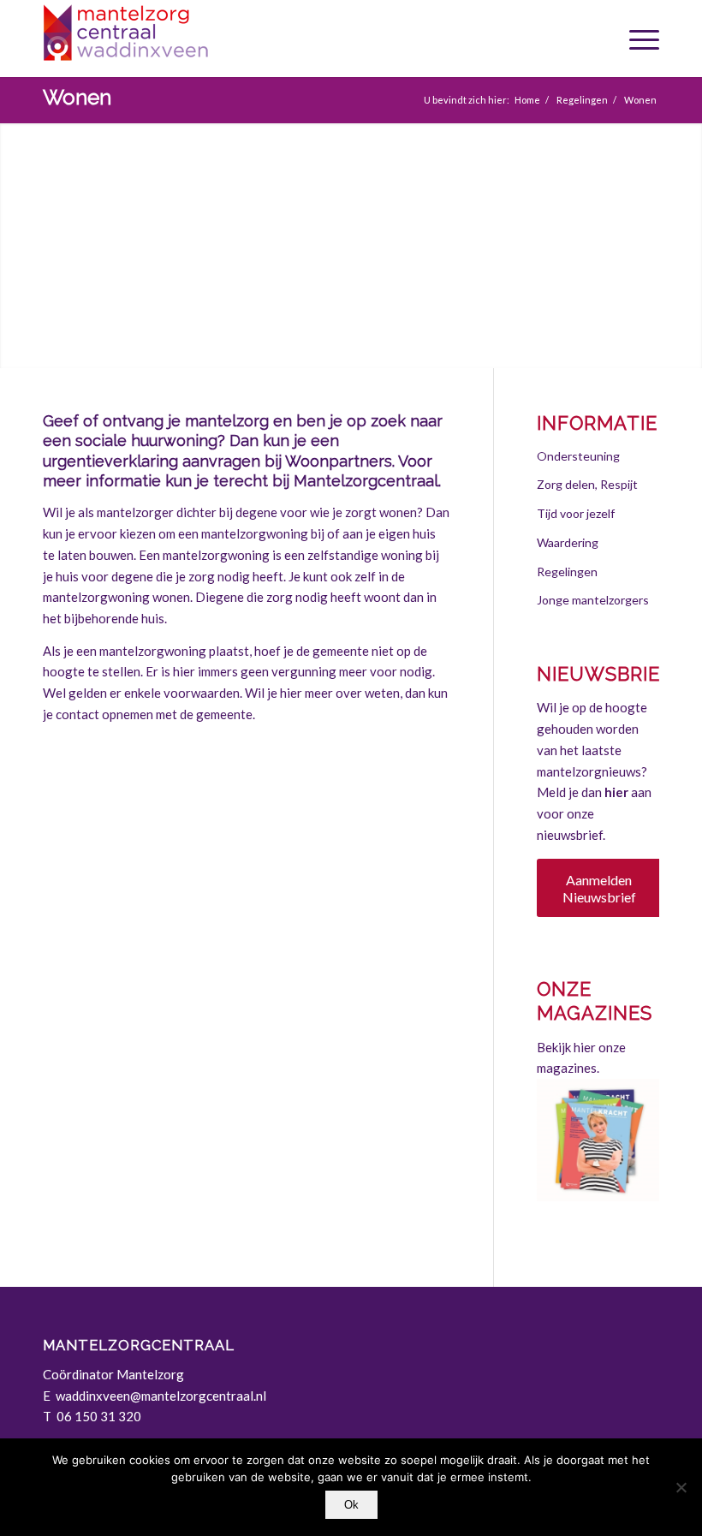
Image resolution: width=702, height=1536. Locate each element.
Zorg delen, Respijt (587, 484)
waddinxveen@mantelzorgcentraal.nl (162, 1395)
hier (616, 792)
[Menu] (640, 38)
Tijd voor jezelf (576, 513)
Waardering (567, 542)
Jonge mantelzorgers (593, 599)
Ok (351, 1504)
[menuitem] (640, 38)
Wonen (77, 97)
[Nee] (680, 1487)
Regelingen (567, 571)
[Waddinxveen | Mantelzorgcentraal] (171, 38)
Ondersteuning (578, 456)
